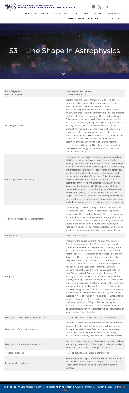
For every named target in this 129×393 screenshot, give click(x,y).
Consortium (80, 14)
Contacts (117, 18)
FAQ (105, 18)
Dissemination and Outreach (81, 18)
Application (60, 14)
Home (26, 14)
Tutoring (98, 14)
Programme (41, 14)
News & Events (115, 14)
